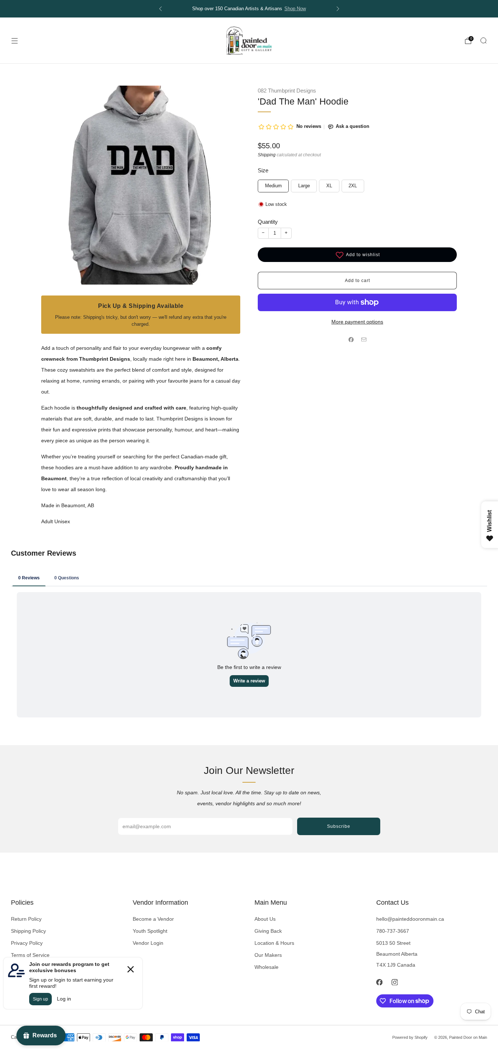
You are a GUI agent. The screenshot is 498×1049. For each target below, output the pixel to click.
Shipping (267, 154)
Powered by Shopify (410, 1037)
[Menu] (14, 40)
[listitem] (249, 8)
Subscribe (338, 826)
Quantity (268, 222)
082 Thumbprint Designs (287, 91)
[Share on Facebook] (351, 340)
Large (304, 185)
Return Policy (26, 919)
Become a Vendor (153, 919)
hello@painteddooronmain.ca (410, 919)
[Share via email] (363, 340)
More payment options (357, 322)
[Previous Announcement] (160, 8)
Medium (273, 185)
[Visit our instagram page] (394, 982)
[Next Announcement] (338, 8)
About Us (265, 919)
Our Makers (268, 955)
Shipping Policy (28, 931)
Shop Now (295, 8)
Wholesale (266, 967)
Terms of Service (30, 955)
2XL (353, 185)
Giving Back (268, 931)
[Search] (483, 40)
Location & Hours (274, 943)
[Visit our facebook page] (379, 982)
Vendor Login (148, 943)
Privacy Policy (27, 943)
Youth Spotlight (150, 931)
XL (329, 185)
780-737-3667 (392, 931)
